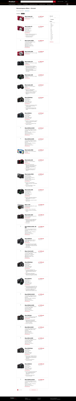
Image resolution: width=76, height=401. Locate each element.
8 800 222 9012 (60, 1)
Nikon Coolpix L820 (29, 214)
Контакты (39, 399)
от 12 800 (41, 348)
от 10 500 (41, 204)
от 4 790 (41, 26)
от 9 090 (41, 160)
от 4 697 (41, 16)
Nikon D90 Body (28, 315)
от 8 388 (41, 150)
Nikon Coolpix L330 (29, 74)
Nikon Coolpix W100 (29, 149)
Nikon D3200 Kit (28, 363)
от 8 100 (41, 85)
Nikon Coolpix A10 (28, 16)
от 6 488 (41, 51)
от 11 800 (41, 251)
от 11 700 (41, 238)
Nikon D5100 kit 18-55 (29, 305)
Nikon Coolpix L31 (28, 26)
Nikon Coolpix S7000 (29, 174)
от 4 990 (41, 40)
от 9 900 (41, 189)
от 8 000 (41, 74)
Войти (66, 1)
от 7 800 (41, 61)
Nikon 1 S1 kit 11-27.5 (29, 251)
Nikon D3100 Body (29, 97)
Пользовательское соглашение (55, 399)
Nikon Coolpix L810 (29, 84)
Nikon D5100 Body (29, 262)
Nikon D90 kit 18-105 (29, 327)
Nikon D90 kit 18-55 (29, 338)
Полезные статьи (27, 399)
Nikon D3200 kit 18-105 (30, 379)
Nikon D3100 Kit (28, 113)
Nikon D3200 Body (29, 348)
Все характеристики (27, 32)
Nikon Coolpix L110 (29, 61)
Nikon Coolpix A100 (29, 51)
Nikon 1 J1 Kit (27, 204)
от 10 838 (41, 226)
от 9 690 (41, 174)
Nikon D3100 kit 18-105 (29, 128)
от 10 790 (41, 214)
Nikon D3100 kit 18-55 (29, 138)
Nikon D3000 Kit (28, 238)
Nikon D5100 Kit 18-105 (30, 294)
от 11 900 (41, 262)
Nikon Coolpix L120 (29, 160)
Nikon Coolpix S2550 (29, 40)
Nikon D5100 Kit (28, 278)
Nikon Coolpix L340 (29, 189)
